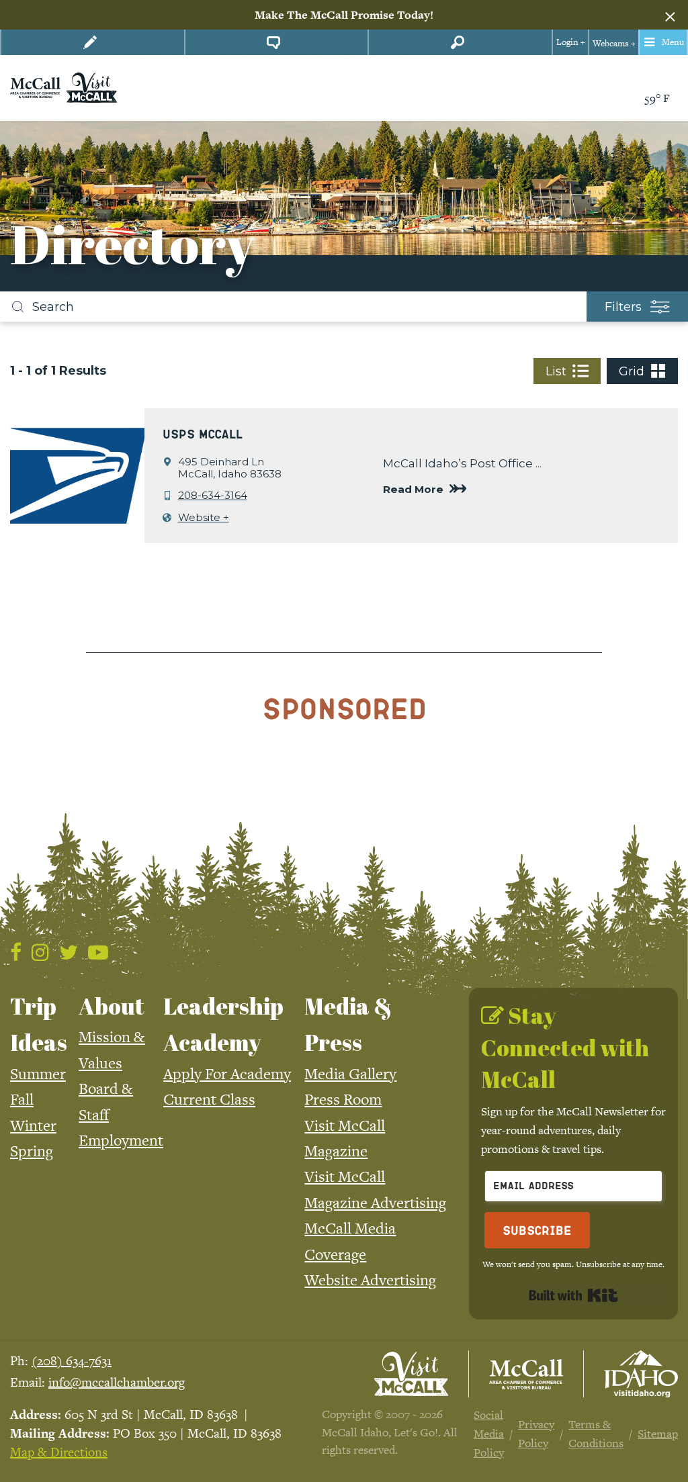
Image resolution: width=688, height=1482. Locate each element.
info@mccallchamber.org (116, 1382)
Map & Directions (59, 1452)
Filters (623, 306)
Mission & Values (112, 1049)
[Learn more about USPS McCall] (77, 474)
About (111, 1005)
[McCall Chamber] (35, 87)
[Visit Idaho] (641, 1373)
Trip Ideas (38, 1024)
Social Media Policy (489, 1434)
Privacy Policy (536, 1433)
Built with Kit (573, 1295)
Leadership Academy (223, 1024)
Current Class (209, 1099)
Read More (413, 489)
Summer (38, 1073)
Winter (33, 1125)
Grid (631, 371)
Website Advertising (370, 1280)
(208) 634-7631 (72, 1361)
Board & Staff (106, 1101)
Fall (22, 1099)
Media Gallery (350, 1073)
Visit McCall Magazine (344, 1138)
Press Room (343, 1099)
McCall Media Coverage (350, 1240)
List (556, 371)
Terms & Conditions (596, 1433)
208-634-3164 (212, 496)
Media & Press (348, 1024)
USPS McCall (203, 433)
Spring (31, 1151)
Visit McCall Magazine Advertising (375, 1189)
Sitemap (658, 1434)
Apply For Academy (227, 1073)
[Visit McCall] (411, 1374)
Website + (203, 518)
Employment (121, 1140)
